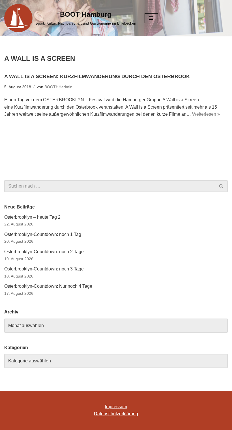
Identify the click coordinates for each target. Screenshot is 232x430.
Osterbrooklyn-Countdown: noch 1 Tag (42, 234)
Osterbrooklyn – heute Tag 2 (32, 217)
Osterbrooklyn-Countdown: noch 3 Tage (44, 268)
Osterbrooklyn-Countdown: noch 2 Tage (44, 251)
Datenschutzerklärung (116, 413)
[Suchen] (221, 186)
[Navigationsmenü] (151, 18)
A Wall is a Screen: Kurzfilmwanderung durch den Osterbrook (97, 76)
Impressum (116, 406)
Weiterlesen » (206, 114)
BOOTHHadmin (58, 87)
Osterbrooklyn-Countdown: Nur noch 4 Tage (48, 286)
